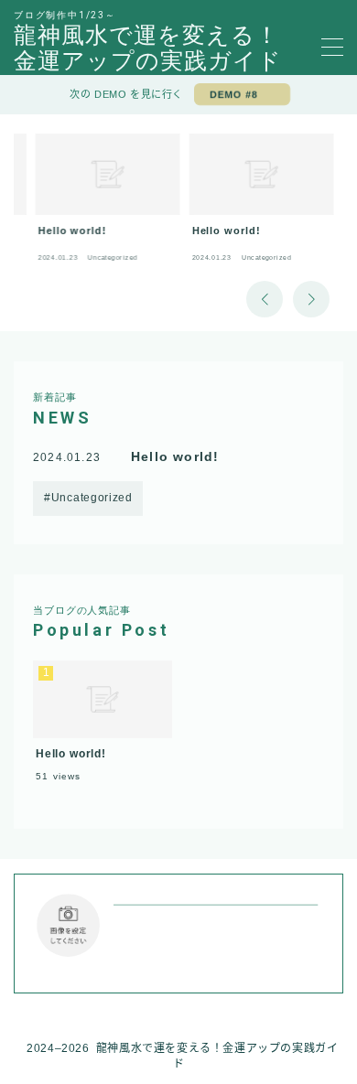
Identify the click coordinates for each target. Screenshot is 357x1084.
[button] (264, 299)
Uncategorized (92, 497)
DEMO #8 (233, 94)
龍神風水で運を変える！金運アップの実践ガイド (148, 48)
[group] (108, 202)
